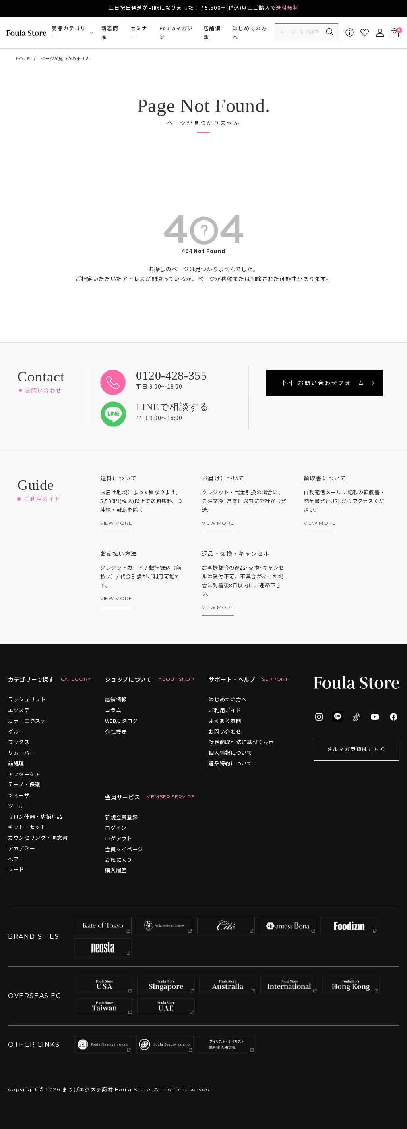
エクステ (19, 710)
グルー (16, 731)
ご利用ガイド (225, 710)
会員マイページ (124, 849)
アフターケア (24, 774)
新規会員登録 (121, 817)
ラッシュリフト (27, 699)
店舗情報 (212, 32)
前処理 (16, 763)
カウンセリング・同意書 (38, 837)
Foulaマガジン (176, 32)
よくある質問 (225, 720)
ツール (16, 805)
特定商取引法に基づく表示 (241, 742)
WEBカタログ (121, 720)
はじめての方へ (250, 32)
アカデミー (21, 848)
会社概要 (116, 731)
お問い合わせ (225, 731)
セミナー (138, 32)
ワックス (19, 742)
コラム (113, 710)
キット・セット (27, 826)
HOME (23, 59)
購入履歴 (116, 870)
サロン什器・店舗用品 (35, 816)
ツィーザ (19, 795)
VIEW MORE (116, 523)
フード (16, 869)
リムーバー (21, 752)
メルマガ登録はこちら (356, 749)
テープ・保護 (24, 784)
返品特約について (230, 763)
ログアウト (118, 838)
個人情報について (230, 752)
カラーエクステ (27, 720)
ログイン (116, 827)
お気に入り (118, 859)
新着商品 (109, 32)
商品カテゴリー (69, 32)
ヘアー (16, 859)
